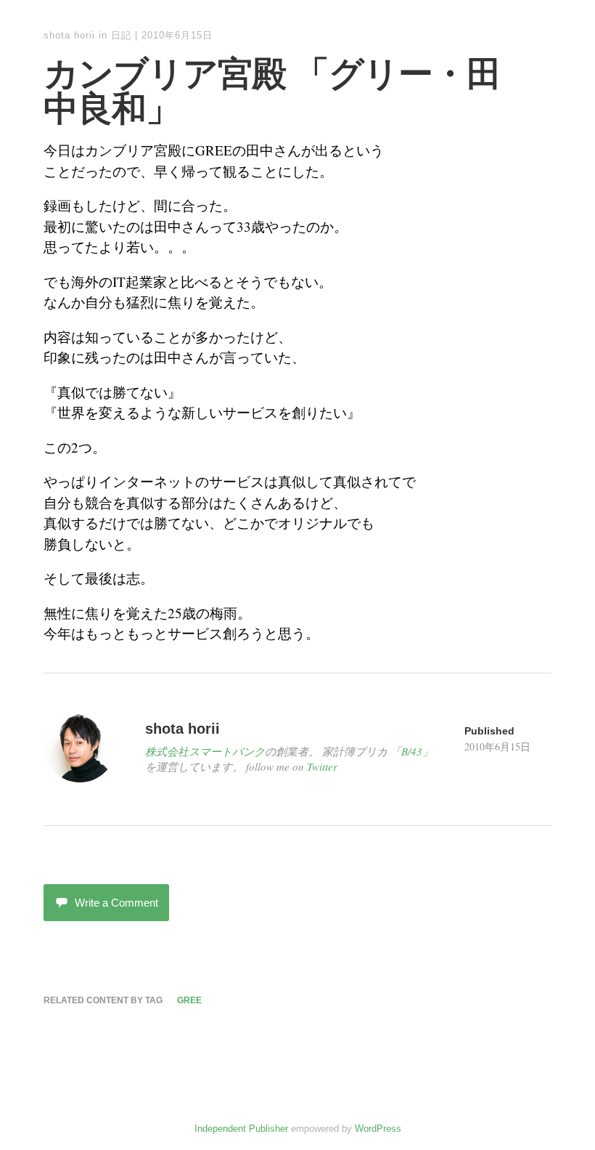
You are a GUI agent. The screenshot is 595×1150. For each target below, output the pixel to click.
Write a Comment (116, 902)
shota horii (69, 35)
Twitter (322, 766)
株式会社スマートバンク (205, 751)
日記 (121, 35)
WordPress (378, 1128)
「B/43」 (411, 751)
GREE (189, 1000)
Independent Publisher (241, 1128)
